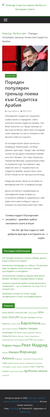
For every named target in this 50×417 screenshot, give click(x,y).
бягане (40, 359)
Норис (27, 336)
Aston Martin (8, 312)
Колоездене (7, 332)
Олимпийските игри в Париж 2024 (15, 340)
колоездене (6, 367)
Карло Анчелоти (12, 329)
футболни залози (35, 371)
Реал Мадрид (34, 345)
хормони (5, 375)
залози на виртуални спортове (30, 363)
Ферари (13, 352)
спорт (32, 366)
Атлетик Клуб (15, 324)
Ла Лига (18, 332)
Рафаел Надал (11, 345)
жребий (10, 363)
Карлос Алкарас (28, 328)
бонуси (34, 359)
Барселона (30, 322)
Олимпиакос (34, 336)
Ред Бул (5, 353)
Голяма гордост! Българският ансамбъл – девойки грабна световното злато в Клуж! (22, 219)
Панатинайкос (38, 340)
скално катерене (23, 367)
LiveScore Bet (21, 312)
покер (13, 367)
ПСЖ (30, 339)
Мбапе (15, 336)
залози (16, 363)
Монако (21, 336)
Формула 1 (19, 359)
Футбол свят (19, 33)
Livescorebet (32, 313)
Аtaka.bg (6, 33)
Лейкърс (38, 333)
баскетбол (27, 359)
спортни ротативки (16, 371)
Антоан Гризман (28, 317)
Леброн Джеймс (28, 333)
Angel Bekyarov (13, 111)
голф (4, 363)
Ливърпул (7, 336)
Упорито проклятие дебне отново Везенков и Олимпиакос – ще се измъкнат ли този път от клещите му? (24, 286)
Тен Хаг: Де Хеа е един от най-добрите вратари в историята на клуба (26, 234)
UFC (17, 317)
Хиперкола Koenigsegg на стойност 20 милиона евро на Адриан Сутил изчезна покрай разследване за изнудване (25, 268)
